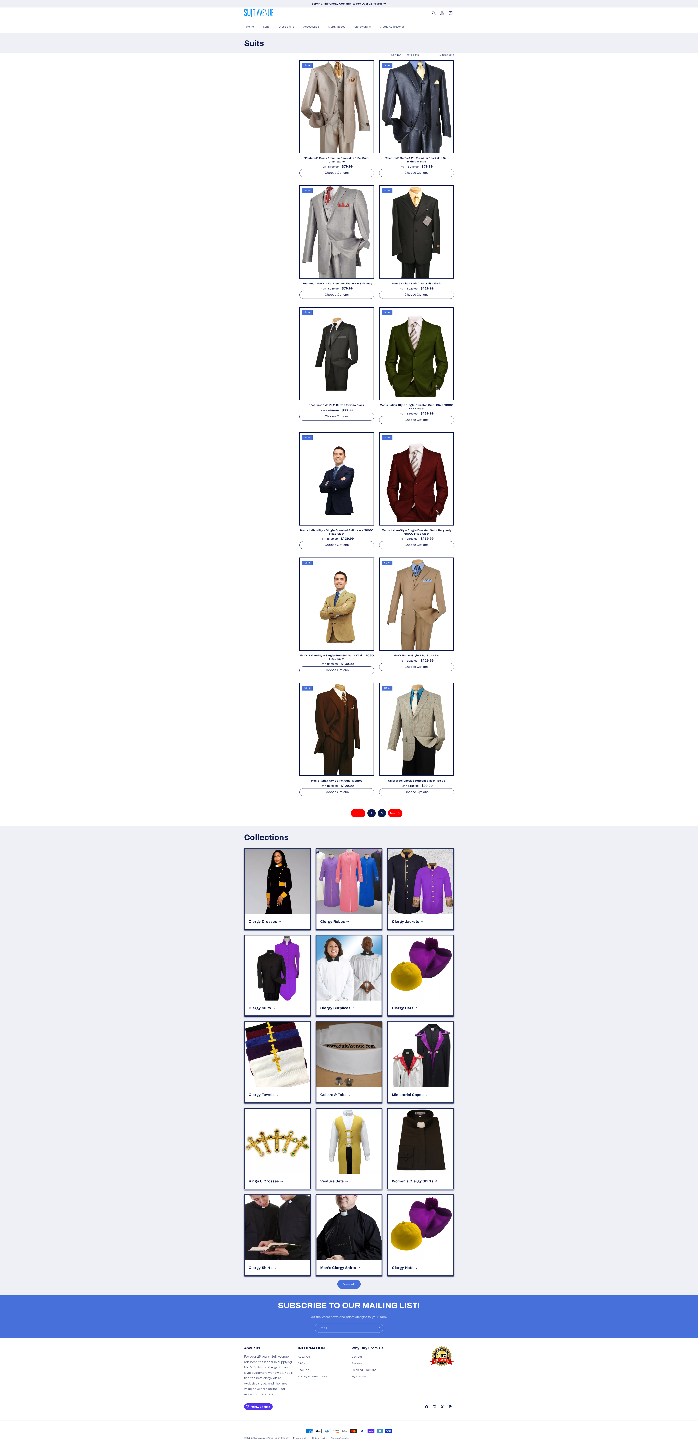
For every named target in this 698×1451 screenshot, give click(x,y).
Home (250, 26)
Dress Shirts (286, 26)
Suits (266, 26)
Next (393, 813)
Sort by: (396, 55)
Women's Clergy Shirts (413, 1181)
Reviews (357, 1363)
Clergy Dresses (263, 921)
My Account (359, 1376)
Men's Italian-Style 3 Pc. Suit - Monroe (336, 780)
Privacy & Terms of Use (312, 1376)
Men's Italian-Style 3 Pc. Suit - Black (416, 283)
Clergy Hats (402, 1008)
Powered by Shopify (278, 1438)
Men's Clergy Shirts (338, 1268)
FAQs (301, 1363)
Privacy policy (300, 1438)
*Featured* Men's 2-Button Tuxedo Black (336, 405)
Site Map (303, 1370)
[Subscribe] (379, 1328)
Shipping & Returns (364, 1370)
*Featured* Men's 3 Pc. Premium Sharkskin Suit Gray (336, 283)
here (270, 1394)
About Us (304, 1356)
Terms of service (340, 1438)
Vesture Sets (332, 1181)
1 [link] (358, 813)
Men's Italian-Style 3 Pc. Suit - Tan (417, 655)
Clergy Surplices (335, 1008)
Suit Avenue (260, 1438)
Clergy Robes (336, 26)
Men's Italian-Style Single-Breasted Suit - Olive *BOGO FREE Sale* (416, 407)
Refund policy (320, 1438)
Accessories (311, 26)
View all (348, 1284)
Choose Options (337, 172)
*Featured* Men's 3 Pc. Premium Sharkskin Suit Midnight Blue (417, 160)
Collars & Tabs (333, 1094)
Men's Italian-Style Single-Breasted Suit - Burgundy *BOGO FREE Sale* (417, 532)
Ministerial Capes (408, 1094)
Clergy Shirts (362, 26)
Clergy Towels (262, 1094)
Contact (357, 1356)
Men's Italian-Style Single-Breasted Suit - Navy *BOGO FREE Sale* (336, 532)
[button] (434, 13)
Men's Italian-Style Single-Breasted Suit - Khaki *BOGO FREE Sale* (337, 657)
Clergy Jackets (405, 921)
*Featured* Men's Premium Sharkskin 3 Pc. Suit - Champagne (337, 160)
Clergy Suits (260, 1008)
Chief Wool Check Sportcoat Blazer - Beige (416, 780)
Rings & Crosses (264, 1181)
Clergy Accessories (392, 26)
